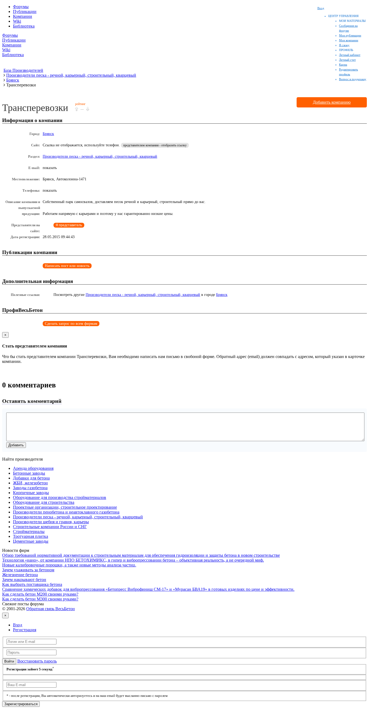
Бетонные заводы (29, 473)
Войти (9, 661)
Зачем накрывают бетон (24, 579)
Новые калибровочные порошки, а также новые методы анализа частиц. (69, 565)
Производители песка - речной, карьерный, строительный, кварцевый (100, 156)
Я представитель (69, 225)
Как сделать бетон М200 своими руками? (40, 594)
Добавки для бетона (31, 478)
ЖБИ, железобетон (30, 483)
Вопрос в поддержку (352, 79)
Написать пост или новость (67, 266)
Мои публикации (350, 35)
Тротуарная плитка (30, 536)
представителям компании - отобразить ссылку (155, 145)
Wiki (17, 21)
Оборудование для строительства (43, 502)
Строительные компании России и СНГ (50, 526)
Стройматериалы (29, 531)
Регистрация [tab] (24, 629)
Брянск (48, 134)
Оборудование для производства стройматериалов (59, 497)
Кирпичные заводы (31, 492)
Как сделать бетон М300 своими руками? (40, 599)
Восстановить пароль (37, 661)
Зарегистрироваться (21, 704)
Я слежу (344, 45)
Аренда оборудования (33, 468)
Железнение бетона (20, 574)
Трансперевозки (35, 107)
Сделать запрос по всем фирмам (71, 324)
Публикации (24, 11)
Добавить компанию (332, 102)
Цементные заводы (30, 541)
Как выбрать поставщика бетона (32, 584)
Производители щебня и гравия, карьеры (51, 521)
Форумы (21, 6)
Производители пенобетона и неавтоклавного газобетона (66, 512)
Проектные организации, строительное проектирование (65, 507)
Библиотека (24, 26)
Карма (343, 64)
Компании (22, 16)
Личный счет (347, 59)
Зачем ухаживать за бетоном (28, 570)
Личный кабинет (349, 54)
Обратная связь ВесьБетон (50, 608)
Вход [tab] (17, 625)
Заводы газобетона (30, 487)
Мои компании (348, 40)
